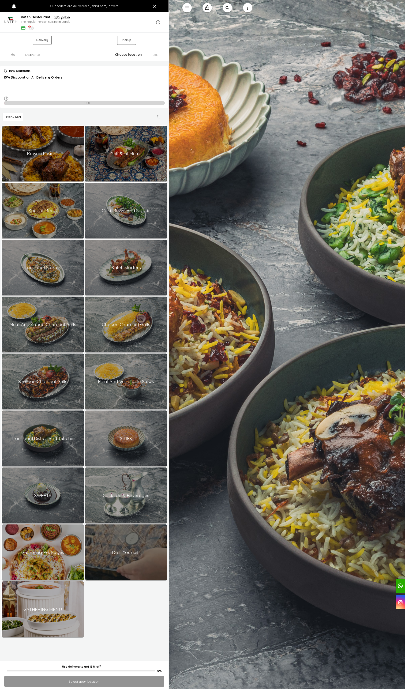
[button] (84, 22)
